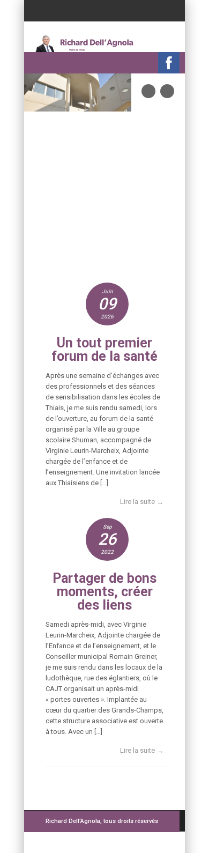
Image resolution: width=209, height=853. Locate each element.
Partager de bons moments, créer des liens (104, 591)
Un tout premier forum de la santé (104, 349)
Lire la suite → (141, 502)
